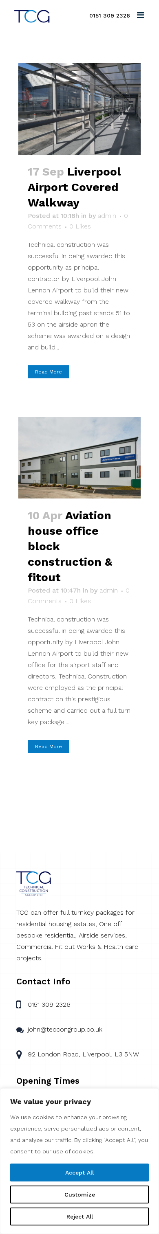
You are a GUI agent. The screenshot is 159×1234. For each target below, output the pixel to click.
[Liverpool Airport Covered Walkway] (79, 109)
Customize (79, 1194)
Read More (48, 372)
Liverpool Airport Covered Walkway (74, 187)
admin (107, 216)
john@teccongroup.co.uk (65, 1029)
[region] (79, 1161)
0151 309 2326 (109, 15)
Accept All (79, 1172)
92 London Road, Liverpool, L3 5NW (83, 1054)
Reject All (79, 1216)
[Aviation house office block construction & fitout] (79, 457)
